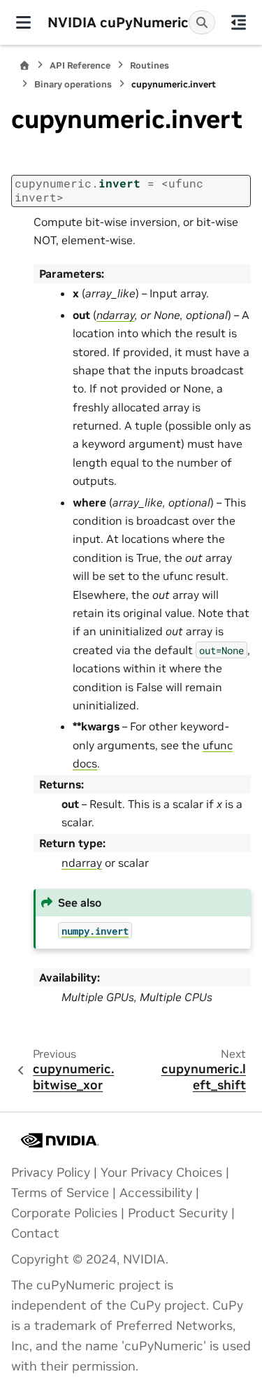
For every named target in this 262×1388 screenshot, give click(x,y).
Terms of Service (60, 1193)
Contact (35, 1233)
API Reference (80, 65)
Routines (149, 65)
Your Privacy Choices (161, 1172)
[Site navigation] (23, 22)
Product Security (178, 1213)
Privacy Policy (50, 1172)
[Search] (202, 22)
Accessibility (155, 1193)
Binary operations (73, 84)
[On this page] (239, 22)
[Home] (24, 65)
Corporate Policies (64, 1213)
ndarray (81, 863)
